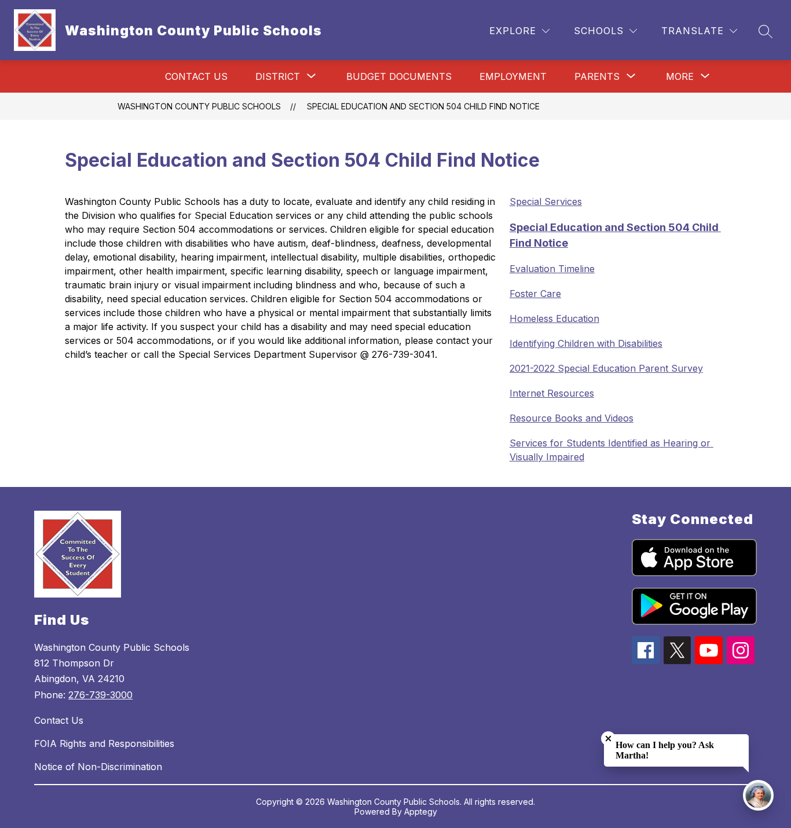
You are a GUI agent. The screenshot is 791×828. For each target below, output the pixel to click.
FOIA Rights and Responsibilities (104, 743)
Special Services (546, 201)
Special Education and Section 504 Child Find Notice (423, 106)
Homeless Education (554, 318)
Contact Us (196, 76)
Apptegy (420, 811)
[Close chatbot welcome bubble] (608, 738)
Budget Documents (399, 76)
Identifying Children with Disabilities (586, 343)
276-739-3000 (100, 695)
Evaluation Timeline (552, 268)
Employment (513, 76)
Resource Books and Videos (571, 418)
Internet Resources (552, 393)
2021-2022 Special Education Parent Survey (606, 368)
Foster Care (535, 293)
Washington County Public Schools (199, 106)
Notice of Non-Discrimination (98, 766)
